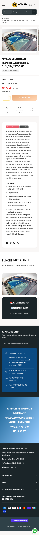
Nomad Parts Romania (16, 526)
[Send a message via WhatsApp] (35, 531)
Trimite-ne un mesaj (20, 308)
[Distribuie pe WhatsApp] (14, 243)
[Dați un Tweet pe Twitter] (10, 243)
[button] (3, 4)
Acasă (6, 18)
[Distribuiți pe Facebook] (7, 243)
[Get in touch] (30, 4)
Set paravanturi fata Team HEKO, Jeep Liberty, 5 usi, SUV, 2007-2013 (18, 21)
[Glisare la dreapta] (34, 39)
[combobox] (24, 12)
